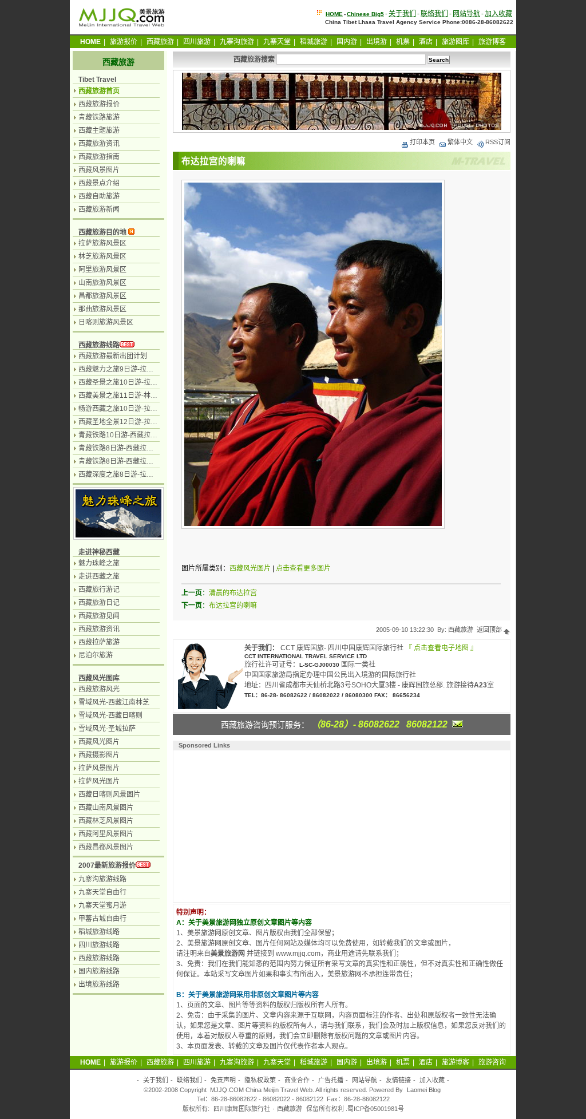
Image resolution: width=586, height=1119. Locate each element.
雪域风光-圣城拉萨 (107, 729)
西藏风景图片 (99, 170)
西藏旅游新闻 (99, 209)
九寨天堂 (277, 42)
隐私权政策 (260, 1080)
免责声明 (223, 1080)
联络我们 (434, 14)
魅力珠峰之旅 (99, 563)
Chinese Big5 (365, 14)
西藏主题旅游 (99, 130)
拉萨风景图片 (99, 768)
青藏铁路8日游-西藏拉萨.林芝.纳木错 (134, 448)
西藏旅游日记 (99, 603)
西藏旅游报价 (99, 104)
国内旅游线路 (99, 971)
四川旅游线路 (99, 945)
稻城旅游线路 (99, 932)
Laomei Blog (424, 1089)
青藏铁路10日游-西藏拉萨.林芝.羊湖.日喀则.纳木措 (155, 435)
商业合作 (297, 1080)
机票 (403, 42)
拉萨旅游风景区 (102, 243)
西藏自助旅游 (99, 196)
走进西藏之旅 (99, 576)
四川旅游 (197, 42)
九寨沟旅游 (237, 42)
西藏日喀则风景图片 (109, 794)
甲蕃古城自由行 (102, 919)
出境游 (376, 42)
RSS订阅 (497, 142)
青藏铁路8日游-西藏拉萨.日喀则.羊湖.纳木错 (145, 461)
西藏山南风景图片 (105, 808)
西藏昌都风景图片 (105, 847)
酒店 (426, 42)
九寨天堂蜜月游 (102, 905)
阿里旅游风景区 (102, 270)
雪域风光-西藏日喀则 (110, 715)
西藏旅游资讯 (99, 144)
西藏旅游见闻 (99, 616)
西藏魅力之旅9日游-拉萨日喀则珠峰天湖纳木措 (150, 369)
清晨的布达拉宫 (233, 593)
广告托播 (330, 1080)
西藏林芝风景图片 (105, 821)
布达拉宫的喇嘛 (233, 606)
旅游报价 (123, 42)
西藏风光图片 (250, 568)
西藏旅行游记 (99, 590)
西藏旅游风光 (99, 689)
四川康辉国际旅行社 (241, 1108)
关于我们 (402, 14)
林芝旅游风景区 (102, 256)
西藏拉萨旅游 (99, 642)
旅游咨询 (492, 1062)
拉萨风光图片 (99, 781)
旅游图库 (455, 42)
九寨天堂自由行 (102, 892)
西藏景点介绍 (99, 183)
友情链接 (398, 1080)
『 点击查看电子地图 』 (441, 648)
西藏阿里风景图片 (105, 834)
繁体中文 (460, 142)
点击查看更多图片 (303, 568)
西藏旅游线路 (99, 345)
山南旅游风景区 (102, 283)
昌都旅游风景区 (102, 296)
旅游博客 (492, 42)
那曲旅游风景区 (102, 309)
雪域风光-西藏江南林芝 (113, 702)
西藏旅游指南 (99, 157)
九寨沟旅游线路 (102, 879)
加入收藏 (498, 14)
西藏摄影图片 (99, 755)
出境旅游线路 (99, 984)
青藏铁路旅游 (99, 117)
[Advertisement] (250, 824)
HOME (334, 14)
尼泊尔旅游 (95, 655)
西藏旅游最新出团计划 (112, 356)
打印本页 (422, 142)
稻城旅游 (313, 42)
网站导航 (466, 14)
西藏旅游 (160, 42)
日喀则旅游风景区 (105, 322)
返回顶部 (490, 629)
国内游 (346, 42)
